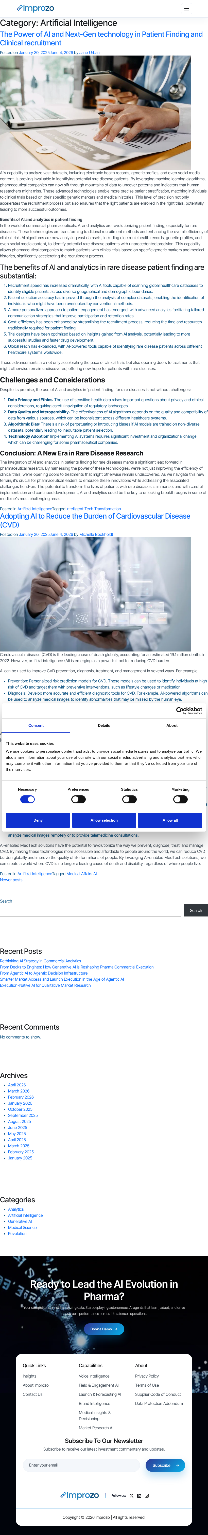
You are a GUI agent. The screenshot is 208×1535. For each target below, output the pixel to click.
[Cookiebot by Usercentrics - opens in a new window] (180, 711)
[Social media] (132, 1496)
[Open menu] (186, 8)
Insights (30, 1376)
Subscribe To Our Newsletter (104, 1440)
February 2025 (21, 1151)
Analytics (16, 1209)
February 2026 (21, 1097)
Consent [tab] (36, 725)
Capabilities (90, 1365)
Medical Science (22, 1227)
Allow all (170, 820)
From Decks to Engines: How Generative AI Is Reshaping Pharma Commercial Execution (77, 966)
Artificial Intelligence (35, 508)
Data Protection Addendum (159, 1403)
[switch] (78, 799)
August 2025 (19, 1121)
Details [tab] (104, 725)
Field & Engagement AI (98, 1385)
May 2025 (17, 1133)
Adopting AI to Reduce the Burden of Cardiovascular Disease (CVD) (95, 520)
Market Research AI (96, 1427)
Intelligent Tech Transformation (93, 508)
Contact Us (33, 1394)
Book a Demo (104, 1329)
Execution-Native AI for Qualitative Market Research (45, 985)
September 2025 (23, 1115)
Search (6, 901)
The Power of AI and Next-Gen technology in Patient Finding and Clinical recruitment (101, 38)
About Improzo (36, 1385)
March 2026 (18, 1090)
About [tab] (172, 725)
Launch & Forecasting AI (100, 1394)
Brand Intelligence (94, 1403)
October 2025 (20, 1109)
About (141, 1365)
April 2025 (17, 1139)
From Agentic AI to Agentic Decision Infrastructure (44, 973)
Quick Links (34, 1365)
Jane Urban (89, 52)
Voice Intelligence (94, 1376)
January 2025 (20, 1157)
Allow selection (104, 820)
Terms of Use (147, 1385)
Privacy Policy (147, 1376)
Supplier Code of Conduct (158, 1394)
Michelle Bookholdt (96, 534)
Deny (38, 820)
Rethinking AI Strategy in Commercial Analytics (40, 960)
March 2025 (18, 1145)
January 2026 (20, 1103)
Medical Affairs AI (81, 873)
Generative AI (20, 1221)
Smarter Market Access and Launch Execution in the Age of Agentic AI (62, 979)
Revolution (17, 1233)
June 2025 (17, 1127)
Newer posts (11, 879)
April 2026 (17, 1084)
